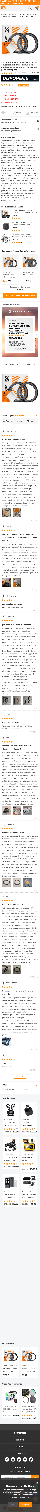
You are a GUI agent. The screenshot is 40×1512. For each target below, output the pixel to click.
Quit (13, 1505)
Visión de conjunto (10, 364)
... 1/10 (20, 1076)
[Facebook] (7, 1459)
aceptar (25, 1505)
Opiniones (20, 73)
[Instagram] (13, 1459)
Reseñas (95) (25, 364)
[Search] (30, 8)
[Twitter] (19, 1459)
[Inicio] (3, 7)
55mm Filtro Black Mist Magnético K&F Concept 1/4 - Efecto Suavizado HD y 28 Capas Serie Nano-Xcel (29, 1409)
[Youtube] (25, 1459)
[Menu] (23, 8)
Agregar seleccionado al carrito (20, 295)
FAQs (34, 364)
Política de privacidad (20, 1497)
